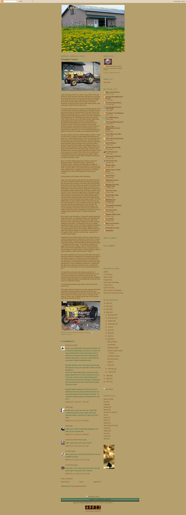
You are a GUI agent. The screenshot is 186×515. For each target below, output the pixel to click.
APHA (106, 272)
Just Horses (110, 176)
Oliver (106, 428)
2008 (108, 378)
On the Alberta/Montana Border (114, 97)
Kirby (105, 420)
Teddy (106, 431)
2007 (108, 381)
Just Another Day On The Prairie (113, 108)
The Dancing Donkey (113, 103)
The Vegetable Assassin (114, 122)
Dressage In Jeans (112, 228)
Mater (106, 423)
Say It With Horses (103, 503)
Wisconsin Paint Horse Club (113, 293)
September (112, 324)
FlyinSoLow (69, 345)
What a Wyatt (112, 342)
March (110, 339)
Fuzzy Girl (110, 365)
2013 (108, 303)
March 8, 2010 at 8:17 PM (77, 446)
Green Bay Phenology (111, 282)
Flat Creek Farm (111, 161)
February (111, 369)
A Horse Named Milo (113, 147)
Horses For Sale (109, 412)
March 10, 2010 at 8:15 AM (77, 474)
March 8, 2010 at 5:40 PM (77, 421)
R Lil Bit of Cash (112, 152)
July (109, 327)
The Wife (68, 451)
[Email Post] (92, 332)
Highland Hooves (112, 180)
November (111, 318)
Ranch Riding (111, 143)
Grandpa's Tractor (113, 356)
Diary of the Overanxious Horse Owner (113, 128)
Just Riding (111, 345)
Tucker (106, 436)
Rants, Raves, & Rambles (112, 290)
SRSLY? (110, 362)
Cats (105, 402)
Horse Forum (108, 285)
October (111, 321)
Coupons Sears (93, 511)
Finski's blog (110, 165)
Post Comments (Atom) (78, 486)
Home (81, 482)
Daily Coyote (108, 277)
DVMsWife (109, 230)
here (109, 82)
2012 (108, 306)
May (109, 333)
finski (67, 426)
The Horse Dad (111, 210)
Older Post (97, 482)
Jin (105, 415)
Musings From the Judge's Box (112, 185)
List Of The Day (109, 287)
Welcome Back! (112, 359)
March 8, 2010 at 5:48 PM (77, 434)
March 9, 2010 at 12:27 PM (77, 460)
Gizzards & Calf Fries (113, 156)
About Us (69, 334)
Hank (105, 410)
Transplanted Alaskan (114, 205)
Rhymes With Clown (113, 214)
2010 (108, 312)
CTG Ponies (69, 465)
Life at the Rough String (114, 138)
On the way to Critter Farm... (113, 170)
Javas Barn (110, 219)
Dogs (105, 404)
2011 (108, 309)
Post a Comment (66, 478)
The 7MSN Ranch (112, 117)
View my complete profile (112, 72)
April (109, 336)
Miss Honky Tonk (109, 425)
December (111, 315)
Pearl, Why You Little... (114, 134)
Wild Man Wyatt (112, 348)
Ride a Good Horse (113, 92)
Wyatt (106, 438)
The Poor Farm (111, 190)
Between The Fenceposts (110, 200)
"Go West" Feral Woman (115, 113)
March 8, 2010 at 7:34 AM (77, 402)
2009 (108, 375)
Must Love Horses (112, 223)
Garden (106, 407)
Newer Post (65, 482)
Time (105, 433)
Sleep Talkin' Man (112, 195)
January (111, 372)
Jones (106, 417)
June (110, 330)
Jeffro (67, 407)
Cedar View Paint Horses (93, 7)
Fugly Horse (108, 280)
